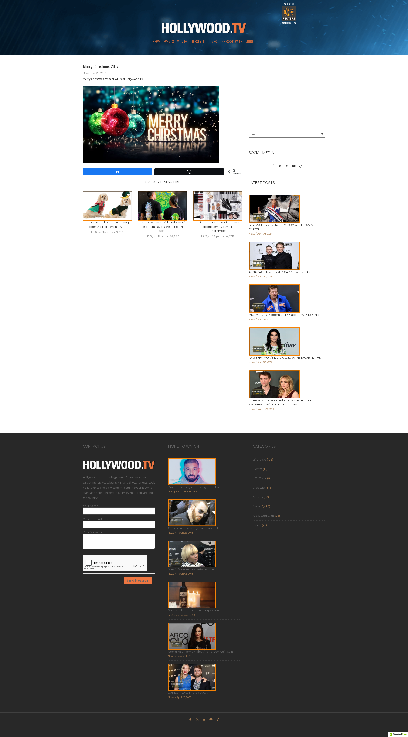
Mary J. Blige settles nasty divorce (191, 569)
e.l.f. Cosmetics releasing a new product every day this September (217, 226)
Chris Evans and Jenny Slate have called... (196, 528)
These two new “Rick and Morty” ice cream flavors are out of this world (162, 226)
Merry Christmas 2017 (100, 66)
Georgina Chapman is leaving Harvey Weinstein (200, 651)
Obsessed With (231, 41)
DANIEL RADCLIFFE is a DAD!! (188, 692)
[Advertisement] (287, 93)
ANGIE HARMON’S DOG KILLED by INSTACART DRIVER (286, 357)
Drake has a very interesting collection (194, 487)
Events (168, 41)
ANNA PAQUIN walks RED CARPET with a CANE (280, 272)
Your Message (92, 532)
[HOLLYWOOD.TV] (204, 29)
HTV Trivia (259, 478)
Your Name (90, 506)
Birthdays (259, 459)
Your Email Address (96, 519)
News (157, 41)
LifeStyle (197, 41)
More (249, 41)
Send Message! (137, 580)
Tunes (212, 41)
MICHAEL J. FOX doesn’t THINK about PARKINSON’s (284, 314)
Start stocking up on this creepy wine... (194, 610)
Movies (182, 41)
